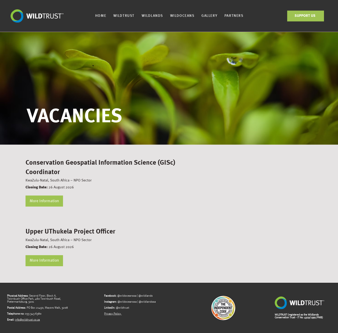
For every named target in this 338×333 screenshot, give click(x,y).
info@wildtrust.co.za (27, 319)
